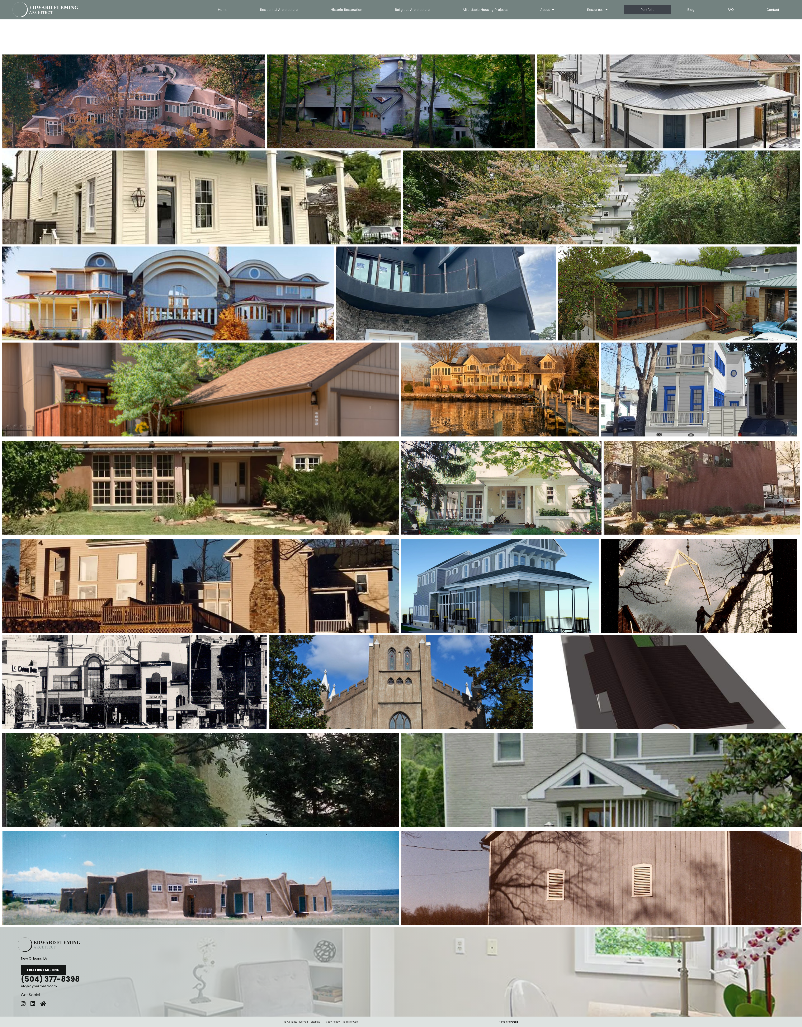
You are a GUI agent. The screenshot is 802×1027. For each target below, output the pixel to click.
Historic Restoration (346, 10)
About (545, 10)
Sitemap (315, 1021)
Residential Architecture (279, 10)
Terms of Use (350, 1021)
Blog (690, 10)
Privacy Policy (331, 1021)
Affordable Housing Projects (485, 10)
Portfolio (648, 10)
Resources (595, 10)
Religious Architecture (412, 10)
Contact (772, 10)
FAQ (730, 10)
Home (222, 10)
